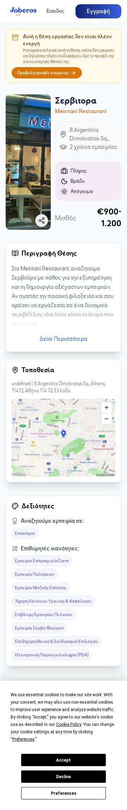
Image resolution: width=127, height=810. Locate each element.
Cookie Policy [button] (68, 724)
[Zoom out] (106, 418)
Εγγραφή (98, 11)
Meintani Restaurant (81, 111)
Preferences (64, 793)
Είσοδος (55, 11)
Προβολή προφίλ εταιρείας (43, 72)
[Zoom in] (106, 407)
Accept (63, 760)
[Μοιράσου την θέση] (41, 220)
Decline (63, 776)
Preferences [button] (23, 739)
